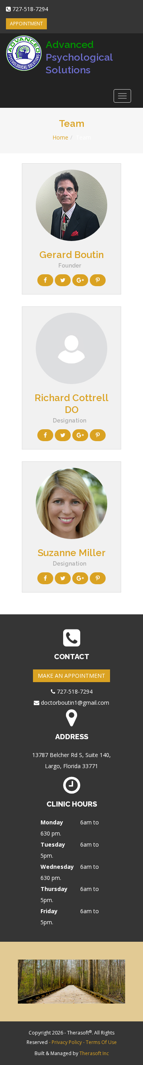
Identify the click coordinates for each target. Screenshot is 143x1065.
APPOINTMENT (26, 23)
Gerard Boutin (71, 254)
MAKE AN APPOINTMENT (71, 675)
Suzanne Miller (72, 552)
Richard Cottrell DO (71, 403)
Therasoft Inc (94, 1053)
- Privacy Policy (66, 1042)
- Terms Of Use (100, 1042)
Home (60, 137)
